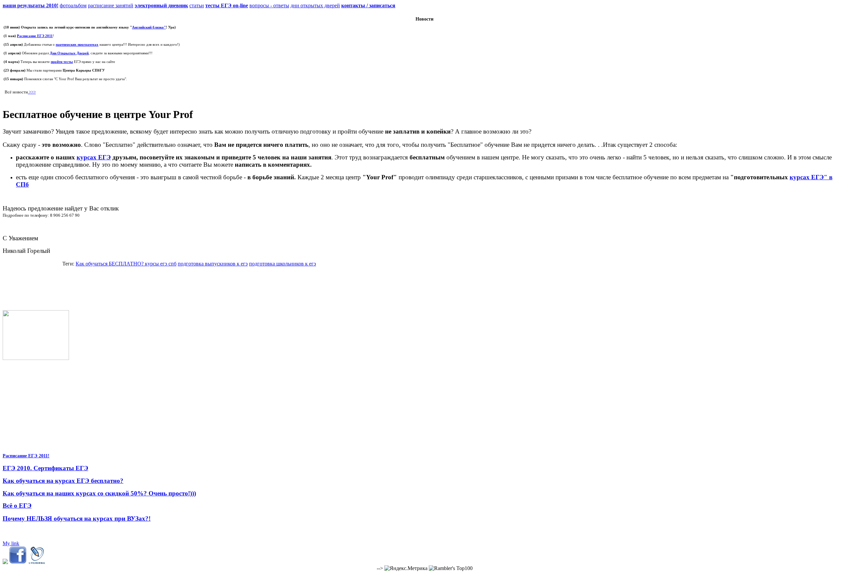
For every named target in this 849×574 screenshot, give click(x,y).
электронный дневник (161, 5)
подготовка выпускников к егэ (213, 263)
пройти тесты (62, 62)
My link (11, 543)
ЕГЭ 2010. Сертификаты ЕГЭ (45, 468)
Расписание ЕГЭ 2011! (26, 455)
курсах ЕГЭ (94, 157)
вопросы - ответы (269, 5)
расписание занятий (110, 5)
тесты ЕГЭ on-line (226, 5)
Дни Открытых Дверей (69, 53)
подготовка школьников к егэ (282, 263)
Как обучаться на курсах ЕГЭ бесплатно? (63, 480)
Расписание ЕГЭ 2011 (35, 36)
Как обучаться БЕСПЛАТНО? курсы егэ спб (126, 263)
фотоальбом (73, 5)
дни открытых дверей (315, 5)
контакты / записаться (368, 5)
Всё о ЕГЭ (17, 505)
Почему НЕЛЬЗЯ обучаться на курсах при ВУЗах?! (77, 518)
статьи (196, 5)
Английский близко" (149, 27)
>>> (32, 92)
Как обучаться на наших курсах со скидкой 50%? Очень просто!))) (99, 493)
